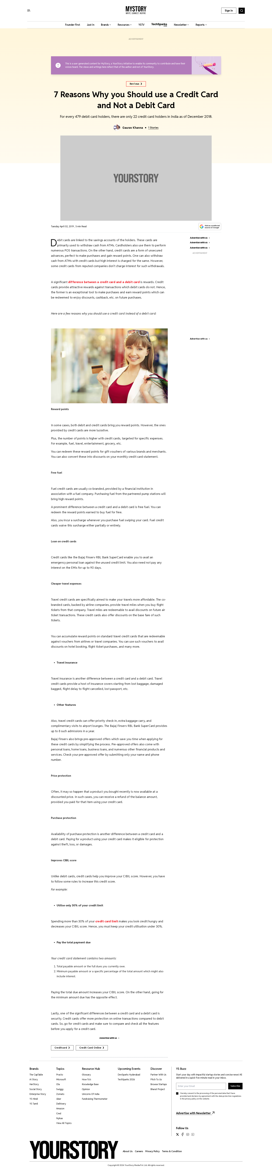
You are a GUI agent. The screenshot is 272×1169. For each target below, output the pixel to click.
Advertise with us (199, 339)
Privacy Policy (152, 1151)
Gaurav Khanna (132, 127)
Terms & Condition (172, 1151)
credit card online (90, 1047)
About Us (128, 1151)
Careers (139, 1151)
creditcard (61, 1047)
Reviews (135, 83)
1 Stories (153, 127)
